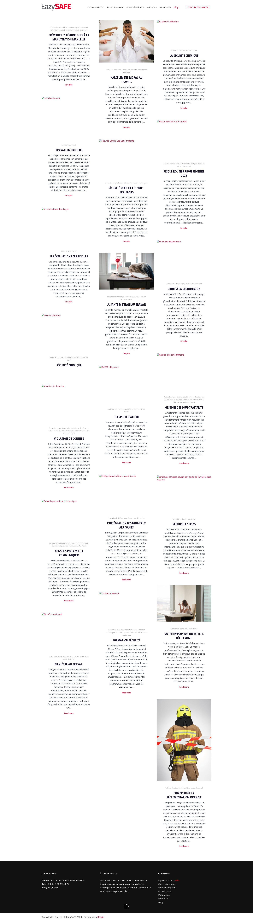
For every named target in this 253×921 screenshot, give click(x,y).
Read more (184, 463)
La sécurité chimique (184, 55)
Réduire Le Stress (184, 524)
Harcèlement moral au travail (126, 79)
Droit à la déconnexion (184, 289)
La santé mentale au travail (126, 304)
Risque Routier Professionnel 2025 (184, 173)
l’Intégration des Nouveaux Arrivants (126, 525)
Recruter (123, 518)
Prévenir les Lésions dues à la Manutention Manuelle (69, 37)
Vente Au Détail (80, 546)
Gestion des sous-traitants (184, 407)
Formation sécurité (126, 640)
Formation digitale (73, 27)
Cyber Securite (54, 431)
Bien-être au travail (69, 664)
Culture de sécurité (57, 27)
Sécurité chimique (69, 365)
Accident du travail (113, 70)
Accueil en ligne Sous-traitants (117, 183)
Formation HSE (192, 50)
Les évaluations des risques (69, 256)
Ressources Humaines (115, 297)
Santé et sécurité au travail (191, 284)
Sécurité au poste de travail (76, 30)
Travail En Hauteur (68, 150)
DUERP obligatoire (126, 417)
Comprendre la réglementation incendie (184, 795)
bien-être (177, 519)
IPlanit (100, 916)
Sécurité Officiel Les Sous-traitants (126, 190)
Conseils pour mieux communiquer (69, 553)
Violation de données (69, 438)
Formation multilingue (188, 163)
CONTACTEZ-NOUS (198, 7)
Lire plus (68, 85)
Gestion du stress (173, 284)
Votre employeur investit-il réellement (184, 635)
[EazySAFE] (56, 7)
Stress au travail (126, 299)
